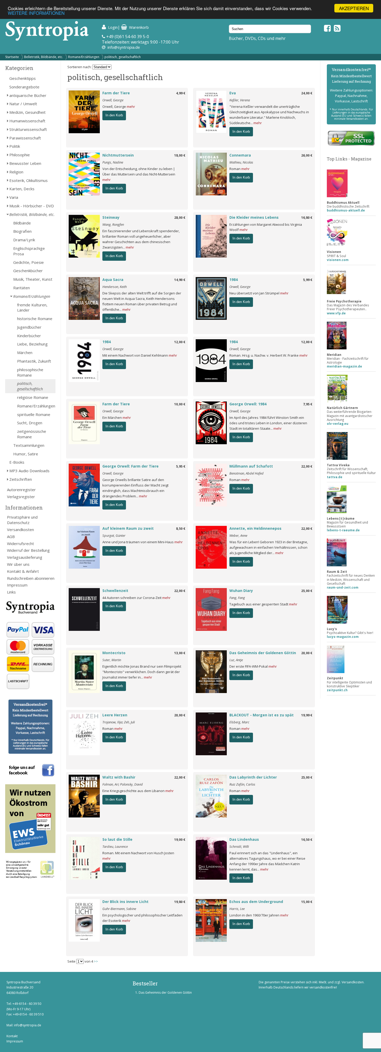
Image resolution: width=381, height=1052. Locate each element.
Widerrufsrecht (20, 543)
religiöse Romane (32, 397)
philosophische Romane (30, 372)
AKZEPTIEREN (354, 8)
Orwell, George (112, 100)
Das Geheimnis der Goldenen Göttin (262, 652)
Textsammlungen (28, 445)
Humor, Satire (25, 453)
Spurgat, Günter (113, 535)
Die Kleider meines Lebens (254, 217)
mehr (131, 106)
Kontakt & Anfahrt (23, 571)
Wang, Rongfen (113, 224)
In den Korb (114, 115)
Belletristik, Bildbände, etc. (43, 57)
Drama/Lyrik (24, 239)
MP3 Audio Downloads (29, 470)
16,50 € (306, 839)
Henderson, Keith (114, 286)
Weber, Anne (238, 535)
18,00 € (179, 155)
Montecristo (113, 652)
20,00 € (306, 653)
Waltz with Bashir (118, 777)
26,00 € (306, 155)
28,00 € (179, 217)
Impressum (17, 585)
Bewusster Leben (25, 163)
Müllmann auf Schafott (251, 466)
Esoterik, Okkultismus (28, 180)
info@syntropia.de (124, 47)
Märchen (24, 352)
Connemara (240, 155)
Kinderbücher (29, 335)
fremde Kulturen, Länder (32, 307)
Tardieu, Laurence (115, 846)
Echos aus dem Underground (256, 901)
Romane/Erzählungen (83, 57)
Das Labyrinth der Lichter (253, 777)
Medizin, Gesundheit (27, 112)
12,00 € (179, 342)
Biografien (22, 231)
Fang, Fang (237, 597)
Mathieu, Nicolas (241, 162)
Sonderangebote (24, 86)
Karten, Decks (21, 188)
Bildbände (22, 222)
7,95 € (307, 404)
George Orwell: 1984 (247, 403)
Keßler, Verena (239, 100)
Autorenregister (21, 489)
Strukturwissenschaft (28, 129)
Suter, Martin (111, 660)
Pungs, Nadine (112, 162)
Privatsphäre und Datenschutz (22, 519)
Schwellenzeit (115, 590)
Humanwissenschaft (27, 120)
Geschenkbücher (28, 270)
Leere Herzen (114, 714)
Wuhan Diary (241, 590)
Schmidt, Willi (239, 846)
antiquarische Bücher (27, 95)
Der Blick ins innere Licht (125, 901)
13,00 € (179, 653)
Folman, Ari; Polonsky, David (122, 784)
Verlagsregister (21, 496)
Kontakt (12, 1036)
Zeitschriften (20, 479)
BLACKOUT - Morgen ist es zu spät (261, 714)
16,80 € (306, 217)
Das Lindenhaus (244, 839)
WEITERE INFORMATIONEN (36, 13)
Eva (232, 92)
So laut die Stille (117, 839)
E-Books (16, 462)
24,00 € (306, 93)
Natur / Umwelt (23, 103)
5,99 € (307, 279)
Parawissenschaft (25, 137)
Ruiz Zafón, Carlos (242, 784)
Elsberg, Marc (239, 722)
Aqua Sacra (112, 279)
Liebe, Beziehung (32, 344)
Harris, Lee (237, 908)
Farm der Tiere (116, 92)
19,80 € (179, 901)
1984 (233, 279)
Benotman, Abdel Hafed (246, 473)
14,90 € (179, 279)
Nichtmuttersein (118, 155)
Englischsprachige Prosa (29, 251)
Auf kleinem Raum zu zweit (128, 528)
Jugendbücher (29, 327)
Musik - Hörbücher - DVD (31, 205)
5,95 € (180, 466)
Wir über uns (18, 564)
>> (96, 961)
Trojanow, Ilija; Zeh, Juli (118, 722)
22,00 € (306, 466)
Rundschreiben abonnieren (30, 578)
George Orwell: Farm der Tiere (130, 466)
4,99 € (180, 93)
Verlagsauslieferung (24, 557)
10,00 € (179, 404)
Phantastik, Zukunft (34, 361)
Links (11, 592)
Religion (16, 171)
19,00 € (179, 839)
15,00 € (306, 901)
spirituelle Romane (33, 414)
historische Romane (34, 318)
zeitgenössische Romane (31, 434)
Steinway (110, 217)
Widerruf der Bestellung (28, 550)
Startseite (12, 57)
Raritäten (21, 287)
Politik (14, 146)
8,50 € (180, 528)
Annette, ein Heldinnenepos (255, 528)
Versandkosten (20, 529)
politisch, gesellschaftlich (122, 57)
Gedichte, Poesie (28, 262)
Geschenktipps (22, 78)
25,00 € (306, 590)
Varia (13, 197)
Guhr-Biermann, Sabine (119, 908)
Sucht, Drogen (29, 422)
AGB (11, 536)
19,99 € (306, 715)
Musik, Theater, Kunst (32, 279)
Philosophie (19, 154)
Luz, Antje (236, 660)
